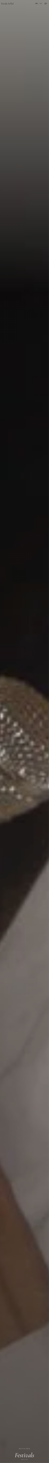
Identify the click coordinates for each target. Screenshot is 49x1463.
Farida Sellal (7, 3)
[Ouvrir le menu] (46, 3)
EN (41, 3)
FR (36, 3)
